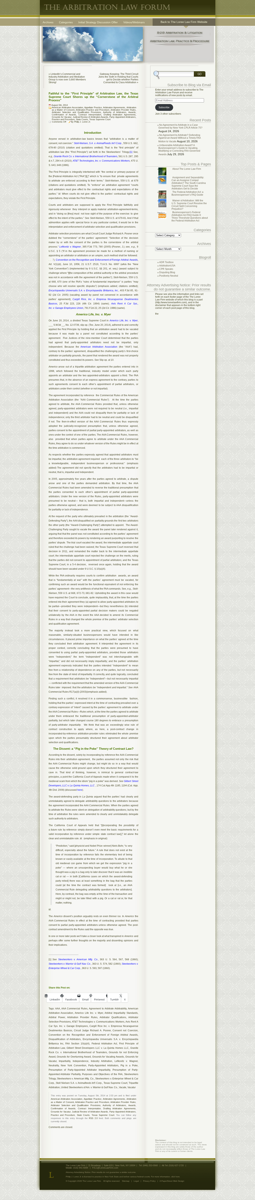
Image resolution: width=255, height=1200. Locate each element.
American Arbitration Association (67, 107)
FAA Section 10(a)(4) (77, 1043)
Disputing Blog (167, 272)
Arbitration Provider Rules (123, 110)
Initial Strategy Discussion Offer (98, 22)
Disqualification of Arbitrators (65, 1039)
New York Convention (73, 1065)
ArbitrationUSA (167, 265)
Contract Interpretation (89, 114)
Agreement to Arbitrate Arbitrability (108, 1008)
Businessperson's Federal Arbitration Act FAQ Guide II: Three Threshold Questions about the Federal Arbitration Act (190, 216)
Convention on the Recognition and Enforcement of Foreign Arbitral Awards (93, 1034)
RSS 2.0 (93, 1118)
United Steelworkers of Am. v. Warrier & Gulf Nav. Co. (89, 1087)
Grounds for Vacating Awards (108, 1056)
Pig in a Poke (129, 1065)
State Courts (82, 119)
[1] (50, 959)
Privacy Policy (149, 1181)
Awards (132, 112)
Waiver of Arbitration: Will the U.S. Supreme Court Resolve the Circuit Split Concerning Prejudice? (189, 204)
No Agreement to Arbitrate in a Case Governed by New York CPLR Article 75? (180, 126)
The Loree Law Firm (126, 7)
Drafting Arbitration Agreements (120, 114)
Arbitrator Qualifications (113, 1017)
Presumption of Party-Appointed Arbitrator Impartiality (79, 1069)
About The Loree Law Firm (186, 169)
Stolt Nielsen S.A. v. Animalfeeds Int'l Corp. (79, 1083)
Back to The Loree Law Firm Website (184, 21)
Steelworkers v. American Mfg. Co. (75, 1078)
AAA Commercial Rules (74, 1008)
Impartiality (64, 1061)
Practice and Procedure (63, 119)
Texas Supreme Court (100, 119)
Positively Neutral (168, 275)
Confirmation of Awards (64, 114)
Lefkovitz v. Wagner (126, 1061)
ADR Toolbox (166, 262)
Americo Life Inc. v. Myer (89, 1013)
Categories (66, 22)
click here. (175, 1177)
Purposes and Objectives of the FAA (102, 1074)
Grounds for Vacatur (62, 117)
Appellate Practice (93, 107)
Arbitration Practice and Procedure (92, 110)
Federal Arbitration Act (104, 1043)
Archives (48, 22)
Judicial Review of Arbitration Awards (90, 117)
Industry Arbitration (101, 1061)
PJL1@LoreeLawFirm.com (105, 1168)
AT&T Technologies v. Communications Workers (98, 1021)
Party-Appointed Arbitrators (122, 117)
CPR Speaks (166, 269)
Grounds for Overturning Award (74, 1056)
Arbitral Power (57, 1017)
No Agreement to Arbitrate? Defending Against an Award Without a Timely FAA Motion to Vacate (179, 138)
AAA (57, 1008)
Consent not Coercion (125, 1030)
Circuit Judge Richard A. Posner (92, 1030)
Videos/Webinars (134, 22)
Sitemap (125, 1181)
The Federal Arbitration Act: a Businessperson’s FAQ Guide (187, 193)
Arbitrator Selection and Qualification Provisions (76, 112)
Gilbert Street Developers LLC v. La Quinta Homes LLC (98, 1048)
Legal (136, 1181)
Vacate (122, 1087)
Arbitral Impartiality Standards (121, 1013)
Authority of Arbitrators (114, 112)
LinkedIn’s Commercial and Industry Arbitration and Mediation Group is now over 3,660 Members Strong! (67, 78)
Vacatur (132, 1087)
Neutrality (54, 1065)
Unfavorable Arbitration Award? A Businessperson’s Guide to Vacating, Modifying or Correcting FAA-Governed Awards (179, 150)
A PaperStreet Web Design (172, 1181)
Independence (80, 1061)
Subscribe (164, 107)
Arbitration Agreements (114, 107)
